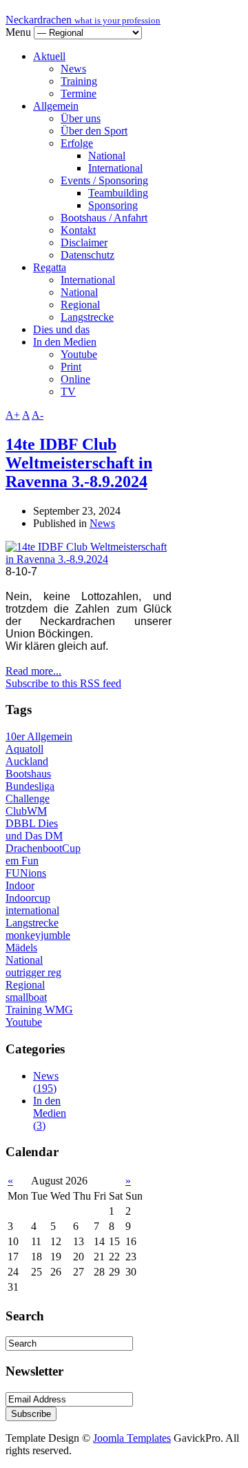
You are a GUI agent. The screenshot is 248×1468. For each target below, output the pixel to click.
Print (71, 367)
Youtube (79, 354)
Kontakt (78, 230)
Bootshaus (28, 774)
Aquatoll (24, 749)
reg (54, 972)
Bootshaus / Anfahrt (104, 218)
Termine (78, 93)
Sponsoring (113, 205)
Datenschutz (87, 255)
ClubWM (26, 811)
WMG (59, 1009)
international (32, 910)
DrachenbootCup (43, 848)
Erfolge (77, 143)
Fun (30, 860)
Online (75, 379)
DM (54, 836)
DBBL (22, 823)
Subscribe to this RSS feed (63, 683)
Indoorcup (28, 898)
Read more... (33, 671)
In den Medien (64, 342)
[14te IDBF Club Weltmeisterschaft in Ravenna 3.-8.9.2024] (89, 559)
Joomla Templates (132, 1438)
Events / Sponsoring (104, 180)
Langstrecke (87, 317)
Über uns (81, 118)
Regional (80, 304)
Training (79, 81)
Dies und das (61, 329)
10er (16, 736)
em (13, 860)
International (115, 168)
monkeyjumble (38, 935)
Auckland (27, 761)
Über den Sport (94, 131)
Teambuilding (118, 193)
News (73, 69)
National (106, 155)
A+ (13, 415)
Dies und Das (32, 829)
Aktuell (49, 56)
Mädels (21, 947)
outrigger (27, 972)
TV (68, 391)
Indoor (20, 885)
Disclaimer (84, 242)
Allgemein (56, 106)
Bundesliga (30, 786)
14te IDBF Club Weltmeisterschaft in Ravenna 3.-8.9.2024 (79, 462)
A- (37, 415)
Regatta (49, 267)
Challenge (28, 798)
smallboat (26, 997)
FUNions (26, 873)
